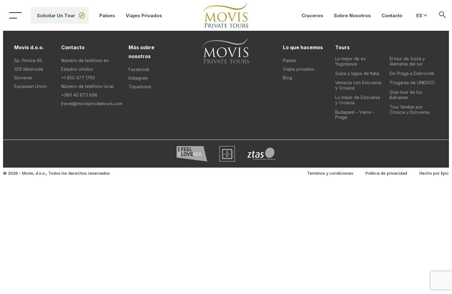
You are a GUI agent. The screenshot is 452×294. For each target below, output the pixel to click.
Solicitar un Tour (56, 15)
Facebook (139, 69)
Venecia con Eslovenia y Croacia (358, 85)
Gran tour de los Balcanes (406, 94)
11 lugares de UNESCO (412, 82)
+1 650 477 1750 (78, 77)
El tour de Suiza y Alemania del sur (407, 61)
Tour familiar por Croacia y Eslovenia (410, 109)
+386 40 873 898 (79, 94)
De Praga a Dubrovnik (412, 73)
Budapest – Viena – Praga (354, 114)
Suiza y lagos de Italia (357, 73)
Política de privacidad (386, 173)
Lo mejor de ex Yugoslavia (350, 61)
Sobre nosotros (352, 15)
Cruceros (312, 15)
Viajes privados (144, 15)
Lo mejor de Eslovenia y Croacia (357, 100)
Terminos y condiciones (330, 173)
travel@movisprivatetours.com (91, 103)
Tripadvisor (140, 86)
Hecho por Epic (434, 173)
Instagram (138, 78)
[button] (420, 15)
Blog (287, 77)
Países (107, 15)
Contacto (392, 15)
